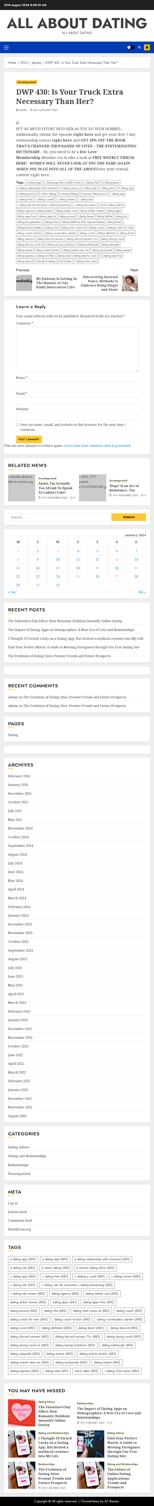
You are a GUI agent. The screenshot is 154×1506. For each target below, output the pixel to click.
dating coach (96, 228)
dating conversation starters (60, 233)
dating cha (52, 228)
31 (58, 585)
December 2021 (20, 1098)
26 (97, 576)
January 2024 (18, 915)
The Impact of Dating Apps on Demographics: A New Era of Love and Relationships (71, 630)
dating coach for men (120, 228)
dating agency (25, 211)
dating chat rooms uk (73, 228)
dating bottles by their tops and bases (83, 222)
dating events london (48, 250)
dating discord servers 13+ (82, 239)
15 (18, 568)
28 (136, 576)
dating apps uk (47, 216)
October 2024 (18, 837)
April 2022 (16, 1063)
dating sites (63, 256)
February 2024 (19, 907)
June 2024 (15, 872)
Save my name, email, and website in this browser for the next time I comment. (73, 427)
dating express (25, 256)
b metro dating (47, 194)
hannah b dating (46, 261)
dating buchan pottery (29, 228)
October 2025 (18, 802)
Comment (24, 323)
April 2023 (16, 994)
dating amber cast (66, 211)
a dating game (110, 183)
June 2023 (15, 976)
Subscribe (147, 47)
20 (117, 568)
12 (97, 559)
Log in (13, 1203)
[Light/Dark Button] (131, 47)
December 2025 (20, 793)
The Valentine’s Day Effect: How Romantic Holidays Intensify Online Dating (65, 621)
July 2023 (15, 968)
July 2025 (15, 811)
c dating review (66, 199)
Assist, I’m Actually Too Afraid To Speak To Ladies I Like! (55, 488)
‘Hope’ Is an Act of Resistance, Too (124, 488)
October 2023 (18, 941)
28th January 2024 (45, 110)
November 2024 (20, 828)
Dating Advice (18, 1147)
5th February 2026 (92, 1423)
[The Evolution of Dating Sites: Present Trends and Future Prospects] (21, 1475)
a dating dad (91, 183)
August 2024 (17, 854)
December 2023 (20, 924)
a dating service (70, 188)
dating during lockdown (61, 245)
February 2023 (19, 1011)
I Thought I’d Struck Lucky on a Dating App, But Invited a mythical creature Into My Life (76, 638)
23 (38, 576)
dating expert (123, 250)
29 (18, 585)
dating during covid (112, 239)
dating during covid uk (30, 245)
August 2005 (17, 1116)
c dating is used (44, 199)
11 (78, 559)
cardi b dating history (111, 205)
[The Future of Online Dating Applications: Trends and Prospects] (90, 1475)
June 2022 (15, 1055)
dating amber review (92, 211)
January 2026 (18, 784)
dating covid (87, 233)
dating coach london (29, 233)
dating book (51, 222)
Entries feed (17, 1212)
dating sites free (113, 256)
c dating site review (85, 205)
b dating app (126, 188)
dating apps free (26, 216)
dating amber (45, 211)
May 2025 (15, 819)
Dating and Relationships (27, 1156)
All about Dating (77, 23)
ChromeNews (90, 1501)
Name (22, 377)
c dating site (85, 199)
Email (21, 393)
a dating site (89, 188)
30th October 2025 (54, 1488)
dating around (67, 216)
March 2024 (17, 898)
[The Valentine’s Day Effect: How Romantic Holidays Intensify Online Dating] (21, 1412)
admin (23, 110)
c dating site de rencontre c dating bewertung (43, 205)
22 (18, 576)
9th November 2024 (54, 498)
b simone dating (68, 194)
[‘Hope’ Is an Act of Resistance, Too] (92, 487)
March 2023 (17, 1002)
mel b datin (65, 261)
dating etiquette (110, 245)
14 (136, 559)
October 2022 (18, 1046)
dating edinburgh (88, 245)
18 (78, 568)
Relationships (18, 1165)
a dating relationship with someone (37, 188)
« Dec (12, 592)
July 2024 (15, 863)
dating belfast (104, 216)
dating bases (86, 216)
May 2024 (15, 880)
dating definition (107, 233)
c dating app (117, 194)
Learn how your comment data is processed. (97, 445)
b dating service (26, 194)
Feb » (142, 592)
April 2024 (16, 889)
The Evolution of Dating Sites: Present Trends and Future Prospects (59, 656)
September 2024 (20, 845)
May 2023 (15, 985)
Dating (13, 735)
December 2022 (20, 1029)
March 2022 (17, 1072)
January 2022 (18, 1090)
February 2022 (19, 1081)
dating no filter (45, 256)
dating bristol (114, 222)
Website (22, 409)
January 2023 (18, 1020)
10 (58, 559)
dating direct (127, 233)
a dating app (33, 183)
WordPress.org (19, 1229)
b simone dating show (93, 194)
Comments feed (20, 1220)
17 (58, 568)
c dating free (24, 199)
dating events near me (76, 250)
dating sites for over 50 (86, 256)
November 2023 (20, 933)
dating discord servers (50, 239)
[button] (6, 47)
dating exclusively (102, 250)
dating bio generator (29, 222)
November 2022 (20, 1037)
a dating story (107, 188)
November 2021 (20, 1107)
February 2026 (19, 776)
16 (38, 568)
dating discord (25, 239)
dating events (24, 250)
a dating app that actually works (62, 183)
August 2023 (17, 959)
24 (58, 576)
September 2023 (20, 950)
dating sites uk (25, 261)
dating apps (114, 211)
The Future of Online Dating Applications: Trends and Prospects (119, 1478)
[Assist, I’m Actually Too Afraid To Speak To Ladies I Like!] (21, 487)
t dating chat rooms (86, 261)
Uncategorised (27, 82)
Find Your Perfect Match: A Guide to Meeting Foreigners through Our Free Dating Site (74, 647)
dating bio (121, 216)
